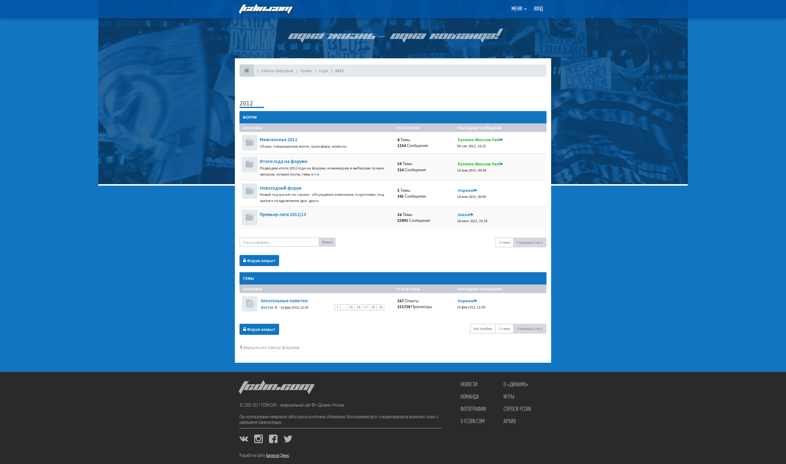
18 (373, 307)
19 (380, 307)
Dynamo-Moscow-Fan (478, 139)
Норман (465, 190)
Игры (509, 397)
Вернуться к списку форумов (271, 347)
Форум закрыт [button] (260, 260)
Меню (517, 9)
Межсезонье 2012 (278, 139)
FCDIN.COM (265, 9)
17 (366, 307)
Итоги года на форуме (283, 161)
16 (358, 307)
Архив (510, 422)
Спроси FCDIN (517, 409)
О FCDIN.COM (472, 422)
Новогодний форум (281, 188)
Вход (538, 9)
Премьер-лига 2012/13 (283, 214)
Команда (470, 397)
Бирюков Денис (277, 455)
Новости (469, 385)
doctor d (269, 307)
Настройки (482, 328)
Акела (463, 214)
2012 (246, 103)
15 (351, 307)
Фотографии (473, 409)
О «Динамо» (516, 385)
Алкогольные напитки (284, 301)
